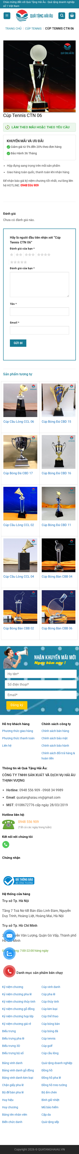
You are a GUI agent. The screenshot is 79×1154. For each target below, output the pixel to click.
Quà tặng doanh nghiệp (57, 1063)
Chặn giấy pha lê (13, 1085)
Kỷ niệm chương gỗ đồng (18, 1009)
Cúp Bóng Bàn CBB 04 (57, 576)
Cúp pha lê (48, 994)
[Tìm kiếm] (61, 15)
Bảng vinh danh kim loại (17, 1077)
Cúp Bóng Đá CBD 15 (56, 422)
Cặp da (46, 1114)
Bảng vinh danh (12, 1063)
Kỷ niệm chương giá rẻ (16, 1023)
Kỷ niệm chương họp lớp (17, 1016)
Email (14, 322)
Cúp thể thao (50, 1016)
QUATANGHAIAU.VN (51, 1149)
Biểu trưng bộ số (13, 1053)
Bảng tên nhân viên (14, 1114)
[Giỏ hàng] (72, 15)
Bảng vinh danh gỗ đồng (18, 1070)
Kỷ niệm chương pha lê (17, 994)
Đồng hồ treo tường (54, 1085)
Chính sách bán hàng (55, 731)
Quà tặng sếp (50, 1122)
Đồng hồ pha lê (51, 1077)
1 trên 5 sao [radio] (11, 254)
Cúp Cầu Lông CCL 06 (18, 422)
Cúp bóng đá (50, 1031)
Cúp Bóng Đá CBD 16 (56, 473)
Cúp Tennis (33, 28)
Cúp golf (47, 1045)
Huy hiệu (7, 1100)
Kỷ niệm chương (12, 987)
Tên (13, 303)
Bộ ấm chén (49, 1092)
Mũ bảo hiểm (50, 1107)
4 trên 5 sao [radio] (43, 254)
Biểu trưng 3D (11, 1045)
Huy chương (10, 1107)
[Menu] (7, 15)
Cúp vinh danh (51, 987)
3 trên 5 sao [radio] (29, 254)
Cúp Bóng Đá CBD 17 (18, 473)
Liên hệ (6, 745)
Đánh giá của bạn (22, 248)
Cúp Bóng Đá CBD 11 (56, 525)
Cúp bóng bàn (51, 1023)
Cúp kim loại (49, 1009)
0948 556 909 (29, 185)
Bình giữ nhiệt (50, 1100)
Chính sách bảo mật (55, 738)
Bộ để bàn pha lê (13, 1092)
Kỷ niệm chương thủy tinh (18, 1001)
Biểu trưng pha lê (13, 1038)
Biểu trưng (9, 1031)
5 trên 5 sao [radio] (18, 262)
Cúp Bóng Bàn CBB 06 (57, 628)
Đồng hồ (47, 1070)
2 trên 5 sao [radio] (18, 254)
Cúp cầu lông (50, 1053)
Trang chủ (13, 28)
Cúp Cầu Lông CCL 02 (18, 525)
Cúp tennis (48, 1038)
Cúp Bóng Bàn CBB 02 (18, 628)
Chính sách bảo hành (55, 745)
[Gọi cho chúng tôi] (5, 844)
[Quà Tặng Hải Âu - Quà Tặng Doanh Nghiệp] (34, 15)
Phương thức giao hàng (17, 731)
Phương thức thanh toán (18, 738)
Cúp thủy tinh (50, 1001)
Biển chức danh (12, 1122)
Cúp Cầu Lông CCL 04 (18, 576)
